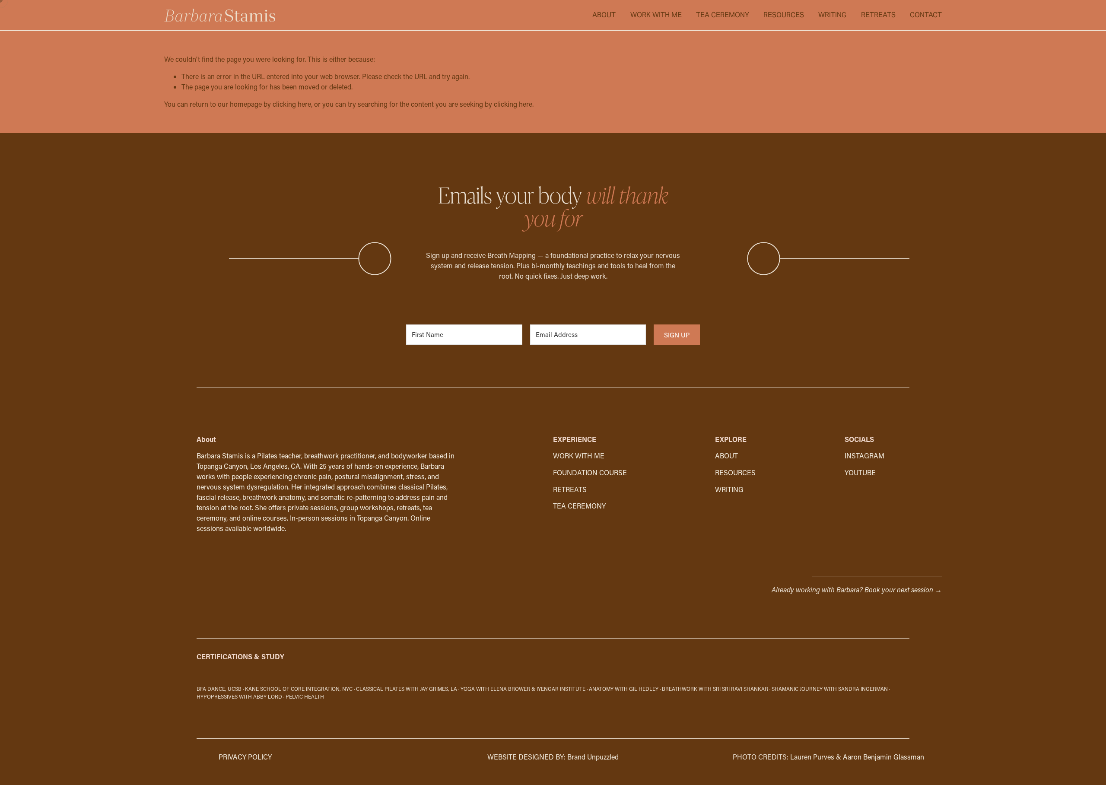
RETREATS (570, 489)
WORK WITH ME (656, 14)
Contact (926, 14)
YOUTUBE (860, 472)
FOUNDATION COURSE (590, 472)
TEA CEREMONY (722, 14)
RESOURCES (783, 14)
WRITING (832, 14)
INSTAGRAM (864, 455)
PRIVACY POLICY (245, 756)
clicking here (292, 103)
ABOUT (604, 14)
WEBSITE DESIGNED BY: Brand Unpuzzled (553, 756)
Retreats (878, 14)
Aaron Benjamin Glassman (883, 756)
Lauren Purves (812, 756)
